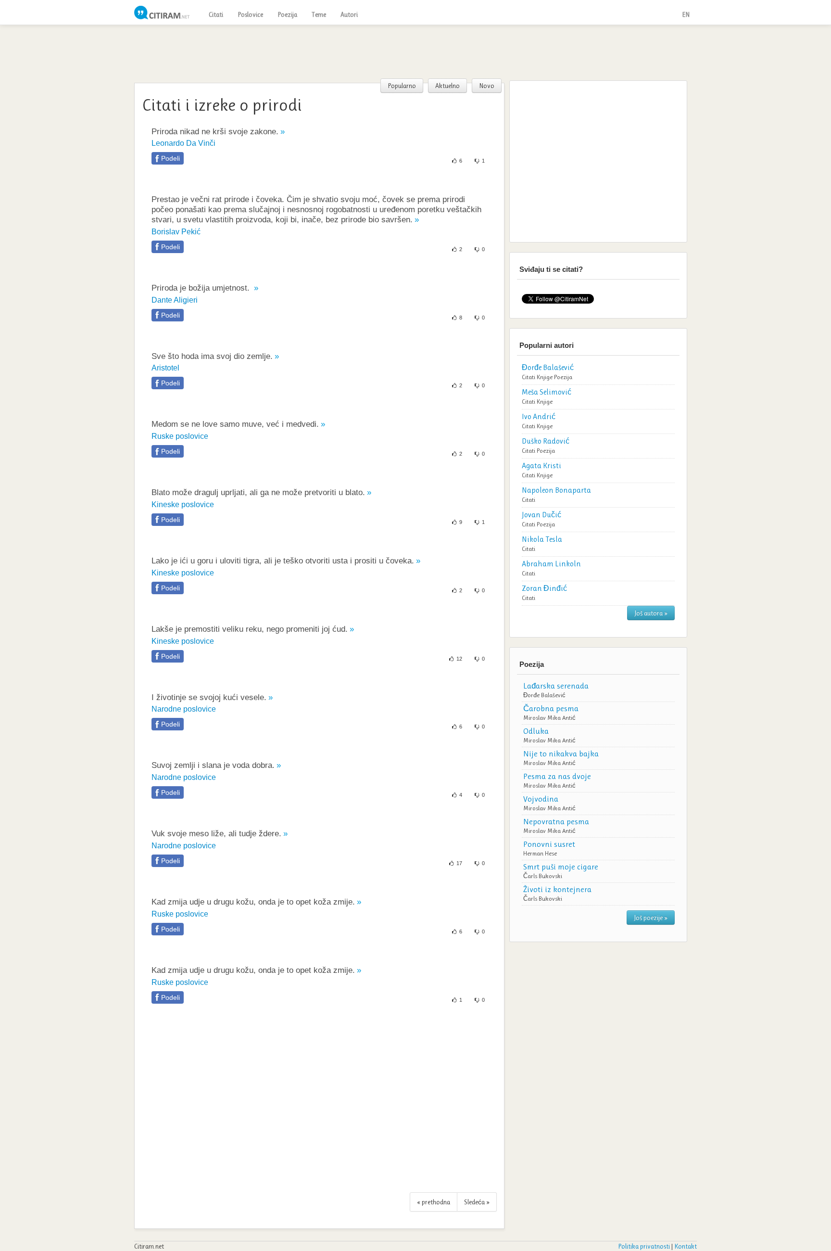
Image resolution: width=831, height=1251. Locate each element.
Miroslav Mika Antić (549, 717)
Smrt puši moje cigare (560, 866)
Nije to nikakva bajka (561, 753)
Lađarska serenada (556, 685)
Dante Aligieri (174, 300)
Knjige (545, 377)
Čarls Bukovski (542, 876)
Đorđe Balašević (544, 695)
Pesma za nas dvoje (557, 776)
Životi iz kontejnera (557, 889)
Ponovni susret (549, 844)
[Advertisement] (415, 51)
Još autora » (650, 613)
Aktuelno (447, 85)
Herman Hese (540, 853)
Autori (349, 14)
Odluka (536, 731)
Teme (319, 14)
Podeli (170, 158)
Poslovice (250, 14)
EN (686, 14)
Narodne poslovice (183, 709)
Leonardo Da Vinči (183, 143)
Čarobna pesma (551, 708)
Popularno (402, 85)
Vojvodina (540, 799)
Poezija (287, 14)
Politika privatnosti (644, 1246)
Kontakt (685, 1246)
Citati (216, 14)
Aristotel (165, 368)
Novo (486, 85)
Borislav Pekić (176, 232)
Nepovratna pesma (556, 821)
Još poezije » (650, 917)
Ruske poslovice (179, 436)
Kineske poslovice (182, 504)
